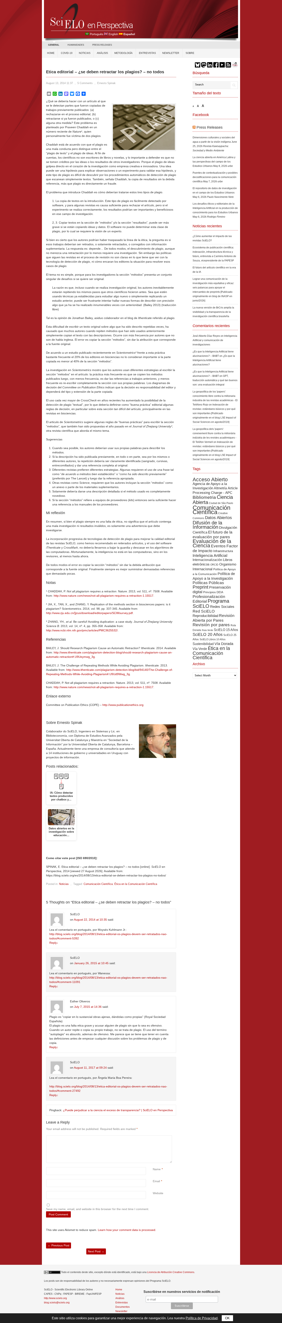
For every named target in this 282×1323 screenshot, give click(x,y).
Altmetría (220, 488)
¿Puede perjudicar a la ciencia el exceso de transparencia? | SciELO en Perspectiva (118, 1110)
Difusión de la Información (207, 525)
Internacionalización (207, 560)
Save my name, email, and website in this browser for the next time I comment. (97, 1209)
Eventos (218, 546)
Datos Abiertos (218, 517)
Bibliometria (204, 497)
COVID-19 (66, 53)
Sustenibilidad (203, 644)
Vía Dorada (223, 644)
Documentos (122, 1306)
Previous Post (58, 1245)
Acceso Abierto (210, 479)
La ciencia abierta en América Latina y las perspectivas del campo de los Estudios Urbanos (214, 161)
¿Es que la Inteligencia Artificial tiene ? (214, 360)
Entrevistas (147, 53)
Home (51, 53)
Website (158, 1193)
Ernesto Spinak (106, 83)
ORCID (214, 564)
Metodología (123, 53)
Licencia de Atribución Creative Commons (170, 1272)
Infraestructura (223, 551)
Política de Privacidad (202, 1318)
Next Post (96, 1251)
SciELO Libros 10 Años (212, 639)
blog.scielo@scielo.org (57, 1302)
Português (96, 34)
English (113, 34)
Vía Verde (200, 649)
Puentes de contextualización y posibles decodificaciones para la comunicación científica (215, 177)
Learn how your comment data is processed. (127, 1230)
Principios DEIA (213, 592)
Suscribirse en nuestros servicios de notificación (181, 1291)
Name (157, 1169)
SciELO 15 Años (226, 630)
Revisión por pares (211, 624)
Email (156, 1181)
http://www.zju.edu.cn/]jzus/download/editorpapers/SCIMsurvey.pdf (89, 613)
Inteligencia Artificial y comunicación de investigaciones (215, 340)
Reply (53, 942)
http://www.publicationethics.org (122, 705)
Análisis (102, 53)
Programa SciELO (211, 603)
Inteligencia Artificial (210, 555)
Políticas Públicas (208, 583)
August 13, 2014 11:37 (59, 83)
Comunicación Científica (98, 884)
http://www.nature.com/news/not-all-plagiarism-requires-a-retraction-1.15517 (103, 595)
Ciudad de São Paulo (221, 503)
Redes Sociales (222, 607)
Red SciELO (204, 611)
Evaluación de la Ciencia (212, 543)
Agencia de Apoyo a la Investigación (210, 486)
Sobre (190, 53)
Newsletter (170, 53)
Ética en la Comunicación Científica (135, 884)
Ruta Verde (207, 630)
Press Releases (210, 127)
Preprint (200, 587)
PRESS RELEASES (102, 45)
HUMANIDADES (76, 45)
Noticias (84, 53)
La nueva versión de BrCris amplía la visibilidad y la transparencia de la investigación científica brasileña (213, 312)
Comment (153, 1137)
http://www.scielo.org (55, 1298)
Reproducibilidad (205, 616)
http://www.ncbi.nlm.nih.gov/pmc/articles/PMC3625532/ (82, 630)
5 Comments (85, 83)
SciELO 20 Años (208, 634)
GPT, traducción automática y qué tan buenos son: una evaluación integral (215, 380)
